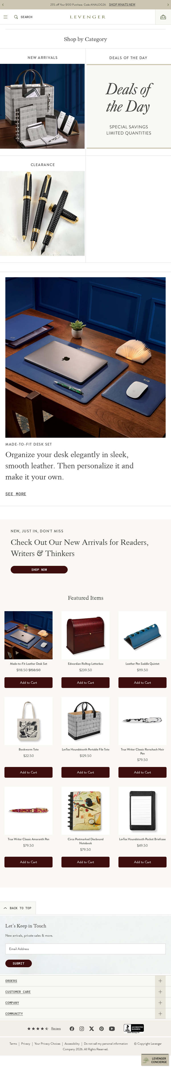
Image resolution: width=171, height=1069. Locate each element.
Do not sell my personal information (106, 1043)
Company (12, 1003)
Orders (11, 981)
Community (14, 1014)
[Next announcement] (168, 4)
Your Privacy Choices (47, 1043)
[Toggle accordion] (160, 980)
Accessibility (72, 1043)
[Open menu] (6, 16)
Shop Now (39, 569)
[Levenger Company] (95, 17)
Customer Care (18, 992)
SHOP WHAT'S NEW (115, 5)
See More (15, 494)
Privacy (25, 1043)
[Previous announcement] (3, 4)
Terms (13, 1043)
